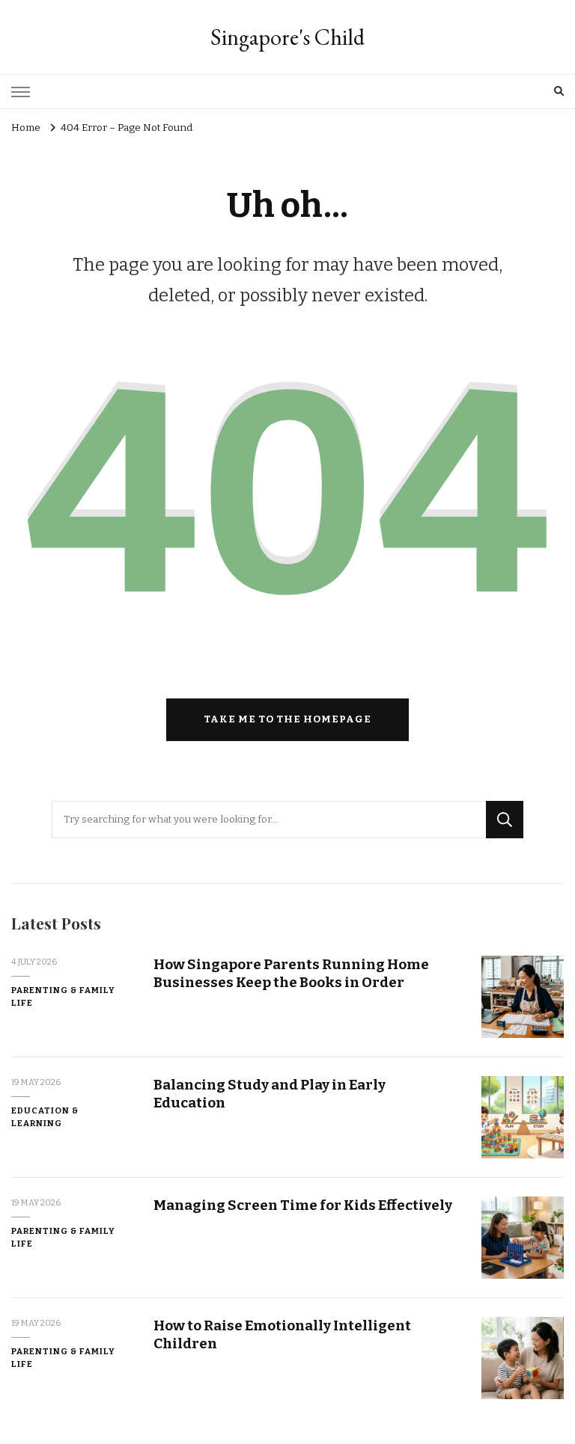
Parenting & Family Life (63, 996)
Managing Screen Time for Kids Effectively (302, 1205)
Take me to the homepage (287, 719)
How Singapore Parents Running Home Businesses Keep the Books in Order (291, 973)
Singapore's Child (287, 37)
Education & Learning (45, 1116)
